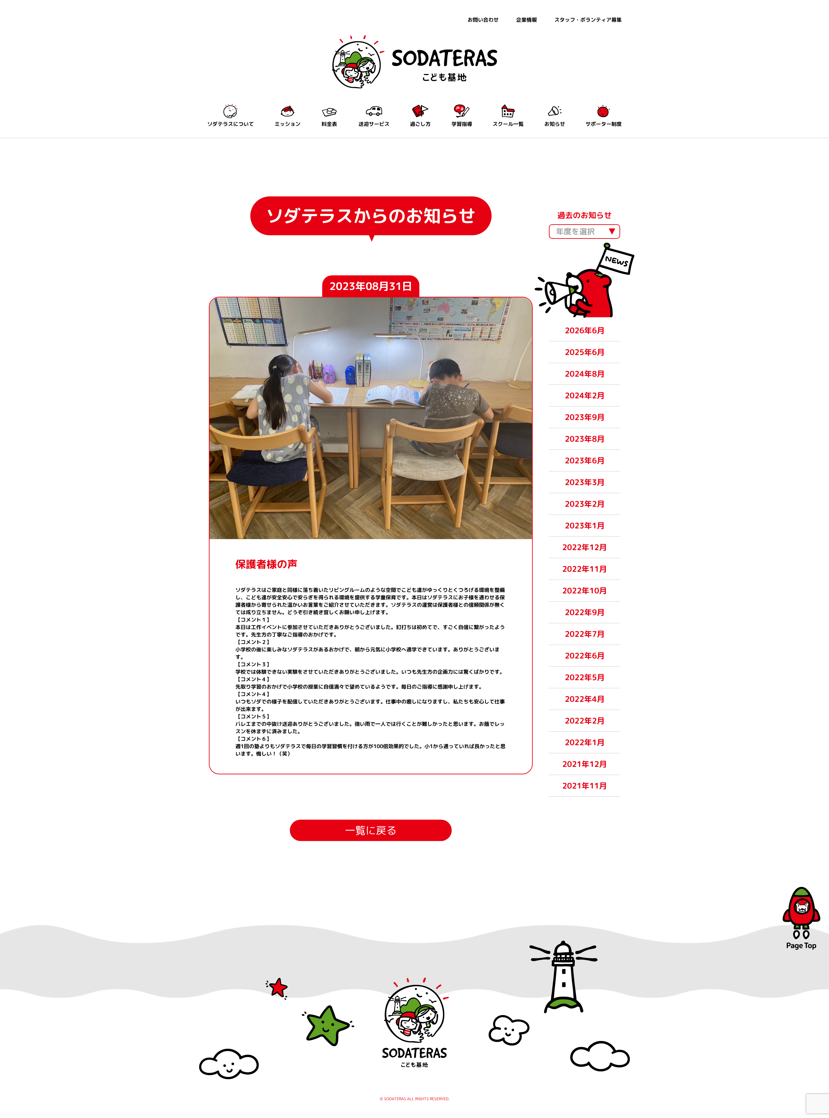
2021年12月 (584, 763)
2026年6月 (585, 330)
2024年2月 (585, 395)
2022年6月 (585, 655)
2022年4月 (585, 698)
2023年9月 (585, 417)
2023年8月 (585, 438)
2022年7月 (585, 633)
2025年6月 (585, 352)
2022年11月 (584, 568)
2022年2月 (585, 720)
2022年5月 (585, 677)
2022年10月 (584, 590)
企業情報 (526, 19)
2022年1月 (585, 742)
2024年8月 (585, 373)
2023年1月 (585, 525)
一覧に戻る (371, 830)
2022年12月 (584, 547)
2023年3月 (585, 482)
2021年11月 (584, 785)
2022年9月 (585, 612)
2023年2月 (585, 503)
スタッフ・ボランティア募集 (588, 19)
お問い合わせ (483, 19)
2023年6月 (585, 460)
